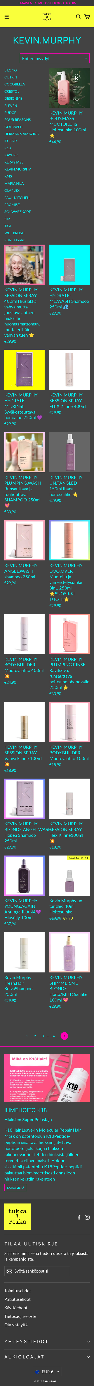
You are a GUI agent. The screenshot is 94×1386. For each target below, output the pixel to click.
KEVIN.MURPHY (17, 169)
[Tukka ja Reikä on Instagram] (87, 1217)
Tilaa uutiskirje (31, 1244)
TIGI (7, 226)
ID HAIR (10, 141)
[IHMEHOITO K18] (47, 1078)
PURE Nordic (14, 240)
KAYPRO (11, 155)
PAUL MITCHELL (17, 197)
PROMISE (12, 204)
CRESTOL (11, 91)
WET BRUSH (14, 233)
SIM (7, 219)
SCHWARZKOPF (17, 211)
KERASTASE (13, 162)
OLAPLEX (11, 190)
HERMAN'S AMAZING (21, 134)
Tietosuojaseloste (20, 1316)
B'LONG (10, 70)
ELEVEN (10, 105)
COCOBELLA (14, 84)
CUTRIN (10, 77)
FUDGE (10, 112)
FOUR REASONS (17, 119)
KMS (8, 176)
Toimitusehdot (17, 1290)
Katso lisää (15, 1187)
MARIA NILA (14, 183)
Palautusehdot (17, 1299)
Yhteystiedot (26, 1341)
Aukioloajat (24, 1357)
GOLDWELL (13, 127)
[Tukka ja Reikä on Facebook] (79, 1217)
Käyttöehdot (16, 1307)
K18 (7, 148)
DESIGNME (13, 98)
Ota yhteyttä (16, 1324)
